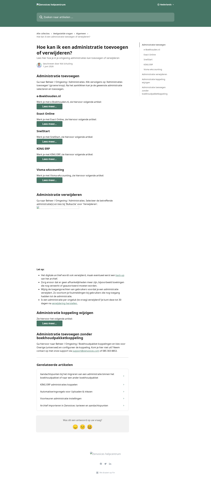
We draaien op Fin (107, 472)
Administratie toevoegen (154, 44)
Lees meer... (49, 106)
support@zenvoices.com (85, 350)
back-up (120, 275)
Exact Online (150, 54)
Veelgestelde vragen (63, 33)
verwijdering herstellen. (65, 303)
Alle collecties (43, 33)
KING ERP (148, 64)
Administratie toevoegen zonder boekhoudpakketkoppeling (155, 90)
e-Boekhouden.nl (152, 49)
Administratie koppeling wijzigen (153, 81)
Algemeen (81, 33)
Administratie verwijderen (154, 74)
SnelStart (148, 59)
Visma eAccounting (153, 69)
